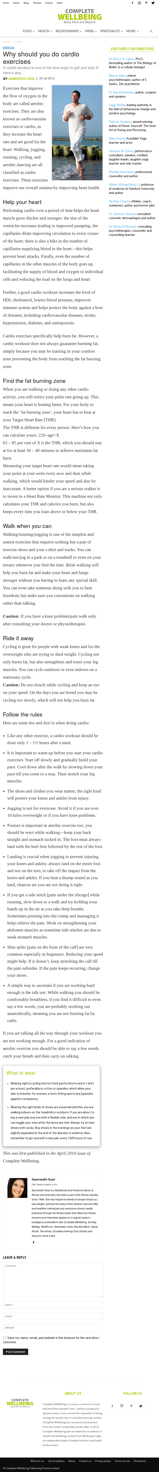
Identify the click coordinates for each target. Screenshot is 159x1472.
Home (6, 2)
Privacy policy (103, 1461)
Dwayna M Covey (121, 151)
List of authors (56, 1461)
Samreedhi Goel (21, 79)
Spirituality (110, 31)
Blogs (26, 2)
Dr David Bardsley (121, 92)
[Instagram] (139, 3)
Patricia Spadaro (120, 121)
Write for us (37, 1461)
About (71, 1461)
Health (43, 31)
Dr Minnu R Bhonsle (122, 226)
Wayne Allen (117, 75)
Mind (89, 31)
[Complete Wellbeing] (79, 16)
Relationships (67, 31)
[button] (151, 31)
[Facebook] (132, 3)
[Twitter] (153, 3)
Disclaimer (140, 1461)
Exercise (8, 47)
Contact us (85, 1461)
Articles (49, 2)
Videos (16, 2)
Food (27, 31)
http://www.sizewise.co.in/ (44, 1184)
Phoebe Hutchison (121, 172)
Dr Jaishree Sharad (122, 214)
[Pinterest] (146, 3)
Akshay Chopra (119, 201)
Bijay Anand (117, 138)
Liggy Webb (117, 105)
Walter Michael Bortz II (124, 184)
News (60, 2)
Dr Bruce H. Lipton (121, 59)
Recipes (37, 2)
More (131, 31)
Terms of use (122, 1461)
